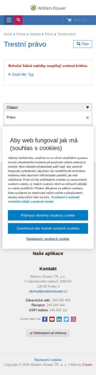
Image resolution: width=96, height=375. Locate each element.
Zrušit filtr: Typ (22, 74)
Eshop (21, 34)
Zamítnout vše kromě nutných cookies (48, 228)
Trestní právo (67, 34)
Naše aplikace (48, 253)
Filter (84, 44)
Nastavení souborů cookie (47, 238)
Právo (49, 34)
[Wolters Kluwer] (48, 8)
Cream (87, 365)
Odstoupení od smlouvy (49, 333)
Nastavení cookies (48, 360)
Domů (8, 34)
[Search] (18, 20)
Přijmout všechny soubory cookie (48, 215)
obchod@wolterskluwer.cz (48, 291)
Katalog (35, 34)
